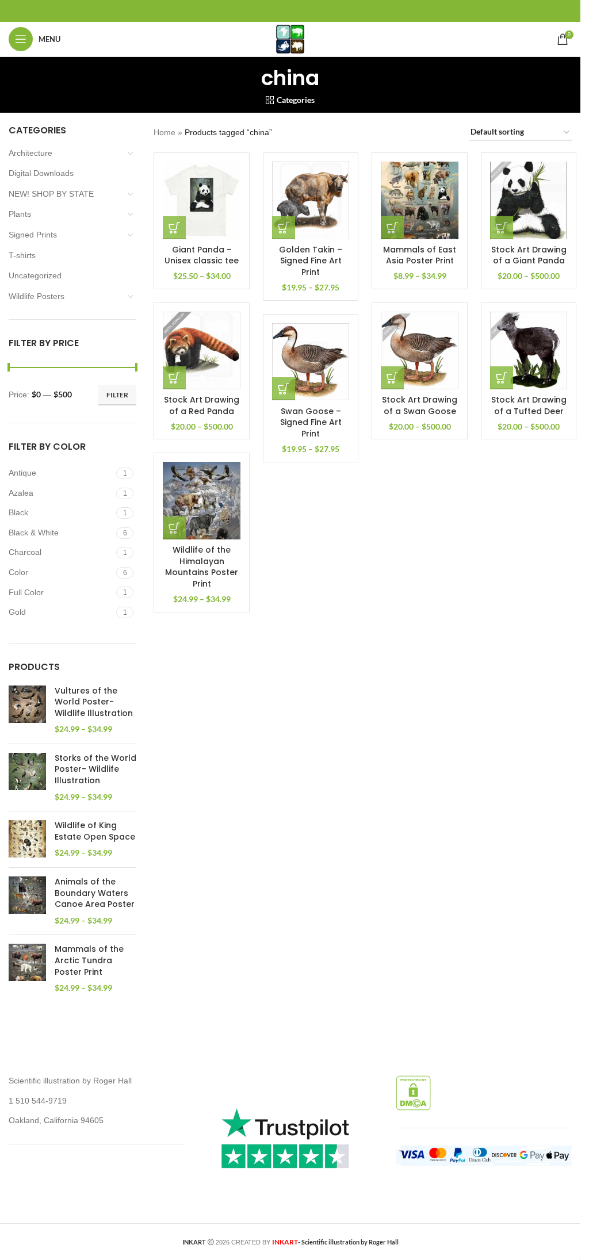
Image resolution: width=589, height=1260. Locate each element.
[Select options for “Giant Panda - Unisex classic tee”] (174, 227)
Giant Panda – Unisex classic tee (202, 255)
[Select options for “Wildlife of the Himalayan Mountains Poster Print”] (174, 527)
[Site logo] (290, 38)
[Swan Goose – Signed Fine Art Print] (311, 362)
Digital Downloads (41, 173)
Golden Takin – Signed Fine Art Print (310, 261)
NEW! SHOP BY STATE (51, 193)
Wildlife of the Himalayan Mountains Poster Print (201, 566)
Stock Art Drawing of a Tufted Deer (529, 405)
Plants (20, 214)
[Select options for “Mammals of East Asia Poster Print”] (392, 227)
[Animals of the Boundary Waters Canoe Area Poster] (27, 901)
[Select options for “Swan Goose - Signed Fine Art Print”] (283, 388)
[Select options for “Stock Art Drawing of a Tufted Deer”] (501, 377)
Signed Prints (33, 234)
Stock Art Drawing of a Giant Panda (529, 255)
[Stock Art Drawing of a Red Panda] (201, 350)
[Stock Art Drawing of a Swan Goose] (419, 350)
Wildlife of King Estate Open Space (95, 831)
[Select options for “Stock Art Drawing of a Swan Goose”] (392, 377)
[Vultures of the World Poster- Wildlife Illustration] (27, 710)
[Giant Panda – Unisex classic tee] (201, 200)
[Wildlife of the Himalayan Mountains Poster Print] (201, 500)
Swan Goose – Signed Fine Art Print (311, 422)
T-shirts (22, 255)
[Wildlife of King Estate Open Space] (27, 839)
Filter (117, 394)
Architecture (30, 153)
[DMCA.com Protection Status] (413, 1092)
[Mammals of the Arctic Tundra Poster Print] (27, 968)
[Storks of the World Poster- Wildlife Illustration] (27, 777)
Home (164, 132)
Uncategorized (35, 275)
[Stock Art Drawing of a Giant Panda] (529, 200)
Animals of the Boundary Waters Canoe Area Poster (95, 893)
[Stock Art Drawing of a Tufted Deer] (529, 350)
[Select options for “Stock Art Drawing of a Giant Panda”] (501, 227)
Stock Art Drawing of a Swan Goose (419, 405)
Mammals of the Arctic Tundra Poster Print (89, 960)
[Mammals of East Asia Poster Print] (419, 200)
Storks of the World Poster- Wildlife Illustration (95, 769)
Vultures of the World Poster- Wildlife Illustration (94, 702)
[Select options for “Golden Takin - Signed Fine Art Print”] (283, 227)
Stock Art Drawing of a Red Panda (201, 405)
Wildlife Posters (36, 296)
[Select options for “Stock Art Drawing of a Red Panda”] (174, 377)
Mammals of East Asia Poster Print (419, 255)
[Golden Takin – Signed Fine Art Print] (311, 200)
